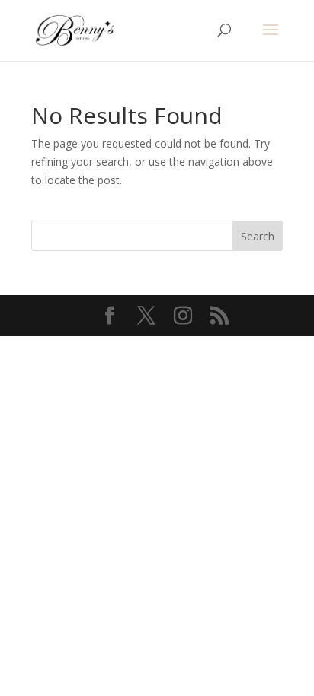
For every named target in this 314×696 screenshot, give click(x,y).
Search (257, 236)
